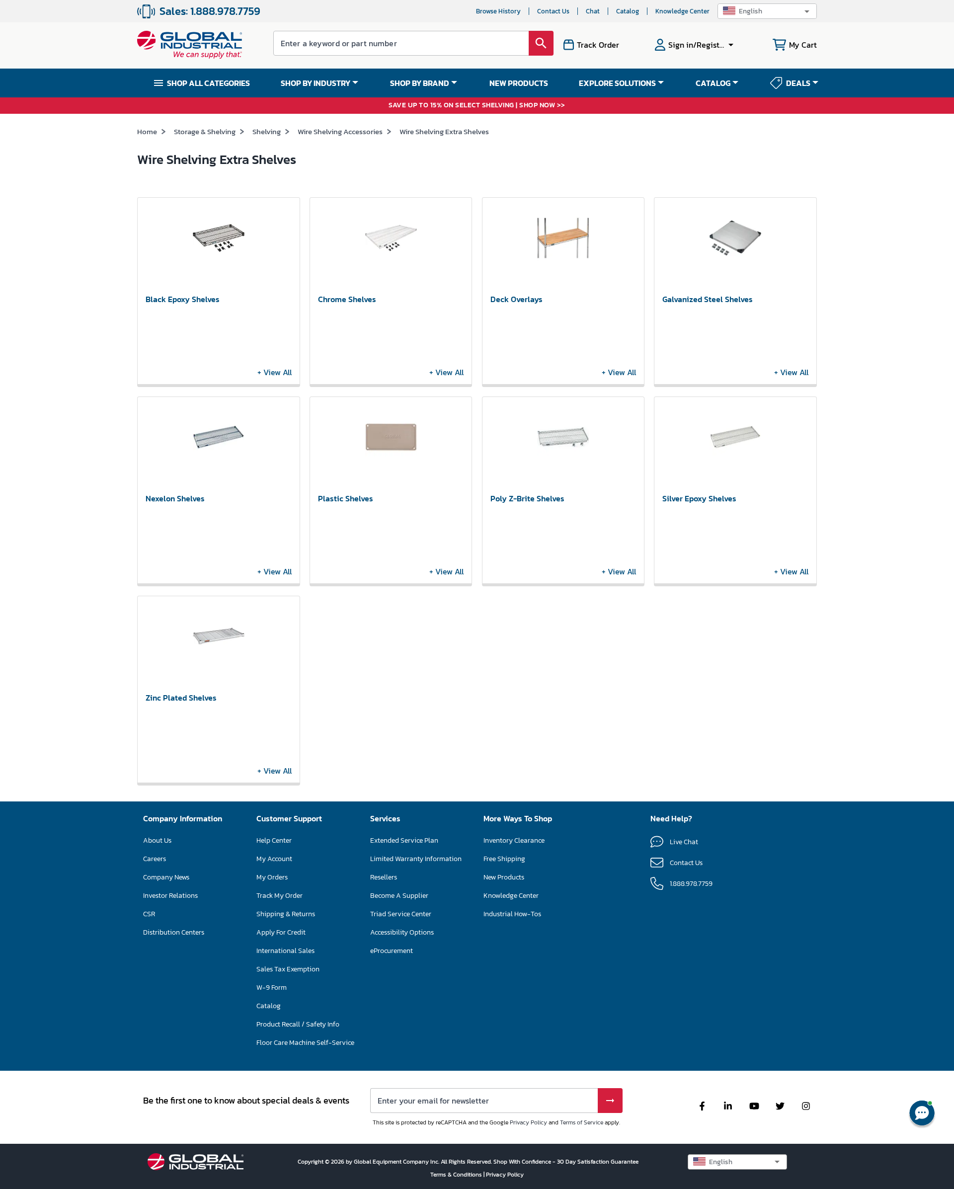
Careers (154, 859)
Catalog (627, 11)
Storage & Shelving (205, 131)
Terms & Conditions (456, 1174)
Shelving (266, 131)
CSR (149, 914)
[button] (767, 11)
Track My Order (279, 895)
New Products (503, 877)
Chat (593, 11)
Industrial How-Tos (512, 914)
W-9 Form (271, 987)
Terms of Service (581, 1122)
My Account (274, 859)
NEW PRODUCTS (518, 83)
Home (147, 131)
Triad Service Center (400, 914)
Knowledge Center (682, 11)
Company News (166, 877)
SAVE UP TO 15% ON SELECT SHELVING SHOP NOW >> (477, 105)
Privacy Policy (528, 1122)
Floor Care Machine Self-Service (305, 1042)
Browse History (498, 11)
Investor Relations (170, 895)
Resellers (383, 877)
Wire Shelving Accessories (340, 131)
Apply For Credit (281, 932)
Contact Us (553, 11)
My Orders (272, 877)
